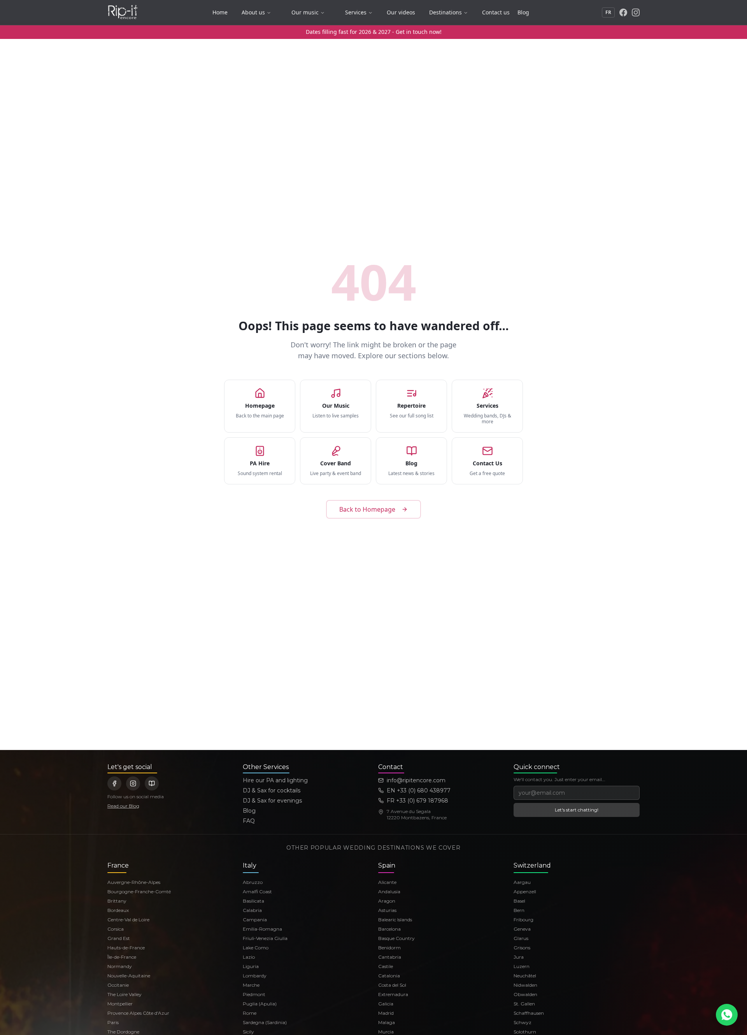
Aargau (522, 882)
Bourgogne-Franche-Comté (139, 891)
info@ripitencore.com (416, 780)
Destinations (445, 12)
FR (608, 12)
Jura (519, 957)
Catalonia (389, 976)
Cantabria (389, 957)
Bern (519, 910)
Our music (305, 12)
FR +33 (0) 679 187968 (417, 800)
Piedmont (254, 994)
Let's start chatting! (576, 810)
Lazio (249, 957)
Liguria (251, 966)
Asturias (387, 910)
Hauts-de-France (126, 948)
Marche (251, 985)
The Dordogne (123, 1032)
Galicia (385, 1004)
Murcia (386, 1032)
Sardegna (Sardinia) (265, 1022)
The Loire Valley (124, 994)
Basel (519, 901)
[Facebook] (623, 12)
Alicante (387, 882)
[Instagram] (636, 12)
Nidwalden (525, 985)
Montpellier (120, 1004)
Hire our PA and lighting (275, 780)
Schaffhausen (529, 1013)
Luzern (522, 966)
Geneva (522, 929)
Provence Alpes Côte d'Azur (138, 1013)
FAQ (249, 820)
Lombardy (255, 976)
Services (355, 12)
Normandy (119, 966)
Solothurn (525, 1032)
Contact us (496, 12)
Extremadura (393, 994)
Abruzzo (253, 882)
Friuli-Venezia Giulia (265, 938)
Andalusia (389, 891)
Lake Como (255, 948)
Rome (249, 1013)
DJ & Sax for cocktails (271, 790)
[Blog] (152, 783)
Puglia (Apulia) (260, 1004)
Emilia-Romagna (262, 929)
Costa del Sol (392, 985)
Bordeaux (118, 910)
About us (253, 12)
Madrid (386, 1013)
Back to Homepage (367, 509)
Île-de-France (121, 957)
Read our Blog (123, 806)
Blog (523, 12)
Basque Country (396, 938)
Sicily (248, 1032)
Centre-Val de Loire (128, 919)
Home (220, 12)
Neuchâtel (525, 976)
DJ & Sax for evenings (272, 800)
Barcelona (389, 929)
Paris (113, 1022)
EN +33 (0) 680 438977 (419, 790)
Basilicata (253, 901)
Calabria (252, 910)
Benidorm (389, 948)
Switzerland (532, 865)
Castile (385, 966)
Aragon (386, 901)
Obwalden (525, 994)
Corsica (115, 929)
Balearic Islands (395, 919)
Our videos (401, 12)
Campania (255, 919)
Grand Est (118, 938)
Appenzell (525, 891)
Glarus (521, 938)
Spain (386, 865)
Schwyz (522, 1022)
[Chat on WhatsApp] (727, 1015)
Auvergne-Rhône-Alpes (133, 882)
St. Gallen (524, 1004)
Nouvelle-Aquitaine (128, 976)
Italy (249, 865)
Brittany (116, 901)
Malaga (386, 1022)
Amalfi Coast (257, 891)
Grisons (522, 948)
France (118, 865)
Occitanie (118, 985)
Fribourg (523, 919)
